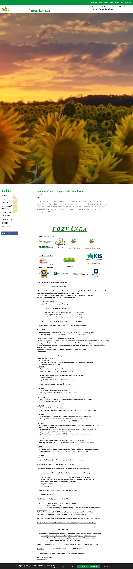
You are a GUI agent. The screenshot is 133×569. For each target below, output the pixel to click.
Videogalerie (108, 3)
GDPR (117, 3)
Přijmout (82, 566)
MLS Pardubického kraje (7, 207)
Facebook (7, 233)
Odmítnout (94, 566)
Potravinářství (7, 219)
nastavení (70, 567)
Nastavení (107, 566)
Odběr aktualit (125, 3)
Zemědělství (6, 227)
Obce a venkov (6, 212)
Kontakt (94, 3)
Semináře (5, 223)
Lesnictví (5, 203)
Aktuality (5, 195)
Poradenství (6, 216)
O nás (100, 3)
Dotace (4, 199)
